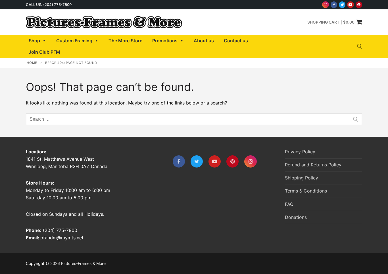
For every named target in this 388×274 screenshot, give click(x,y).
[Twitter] (342, 4)
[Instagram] (325, 4)
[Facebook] (334, 4)
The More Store (125, 40)
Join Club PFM (44, 52)
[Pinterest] (359, 4)
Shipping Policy (301, 178)
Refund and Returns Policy (313, 165)
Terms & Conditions (306, 191)
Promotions (165, 40)
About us (204, 40)
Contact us (236, 40)
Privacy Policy (300, 151)
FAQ (289, 204)
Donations (296, 217)
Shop (34, 40)
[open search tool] (359, 46)
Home (32, 63)
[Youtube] (350, 4)
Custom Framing (74, 40)
